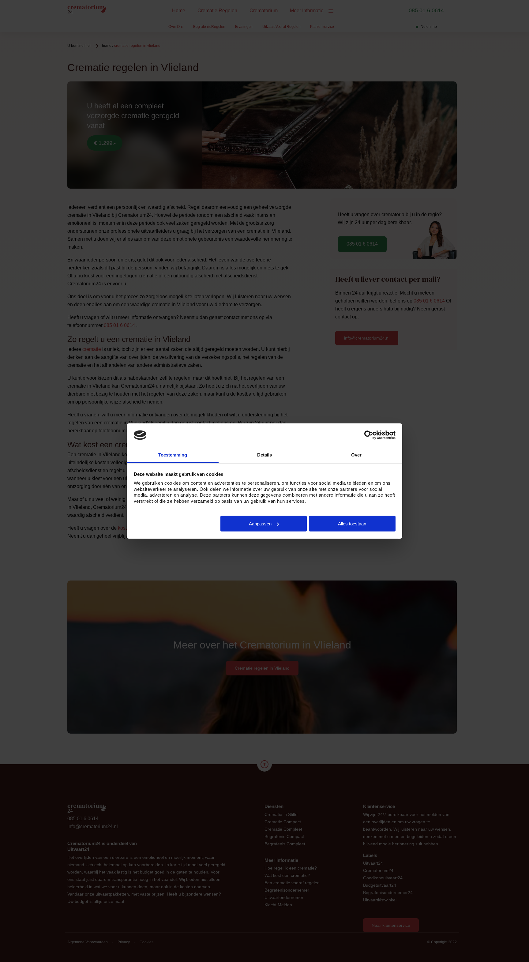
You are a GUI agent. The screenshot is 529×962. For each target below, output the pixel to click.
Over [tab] (356, 454)
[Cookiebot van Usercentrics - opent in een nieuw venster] (369, 435)
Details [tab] (264, 454)
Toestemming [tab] (172, 454)
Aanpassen (260, 523)
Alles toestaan (352, 523)
